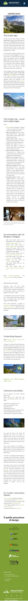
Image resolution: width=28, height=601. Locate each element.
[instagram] (16, 595)
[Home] (13, 3)
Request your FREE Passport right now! (14, 380)
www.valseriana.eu (16, 503)
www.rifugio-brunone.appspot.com (14, 254)
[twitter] (11, 595)
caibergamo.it (7, 305)
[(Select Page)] (15, 591)
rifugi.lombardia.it (8, 277)
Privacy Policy (8, 579)
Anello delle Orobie (20, 500)
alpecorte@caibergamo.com (14, 243)
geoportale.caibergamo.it (14, 275)
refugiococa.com (10, 258)
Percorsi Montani (8, 498)
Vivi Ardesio (8, 350)
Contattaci (7, 580)
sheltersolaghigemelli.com (12, 246)
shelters (13, 397)
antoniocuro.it (9, 261)
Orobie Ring (11, 74)
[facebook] (6, 595)
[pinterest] (21, 595)
